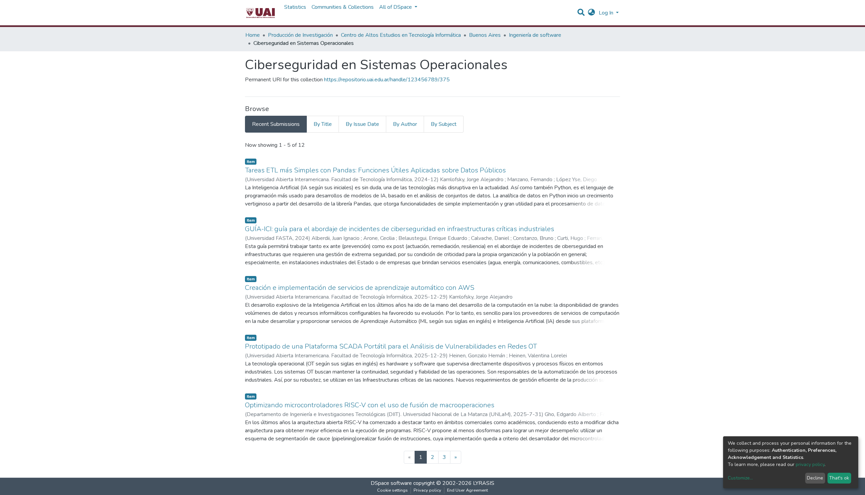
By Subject (443, 124)
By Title (323, 124)
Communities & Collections (343, 7)
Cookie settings (392, 490)
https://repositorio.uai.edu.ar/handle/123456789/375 (387, 79)
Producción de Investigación (300, 35)
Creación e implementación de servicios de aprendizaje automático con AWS (359, 287)
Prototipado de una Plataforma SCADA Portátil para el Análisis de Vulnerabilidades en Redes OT (391, 346)
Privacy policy (427, 490)
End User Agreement (467, 490)
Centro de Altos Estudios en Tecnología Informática (401, 35)
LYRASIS (483, 483)
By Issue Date (362, 124)
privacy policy (810, 464)
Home (252, 35)
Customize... (740, 478)
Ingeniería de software (535, 35)
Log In (607, 13)
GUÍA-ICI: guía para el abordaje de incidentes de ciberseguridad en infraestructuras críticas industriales (399, 228)
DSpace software (391, 483)
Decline (815, 478)
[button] (591, 13)
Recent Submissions (276, 124)
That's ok (839, 478)
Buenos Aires (485, 35)
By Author (405, 124)
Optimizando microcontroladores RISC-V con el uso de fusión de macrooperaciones (369, 405)
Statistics (295, 7)
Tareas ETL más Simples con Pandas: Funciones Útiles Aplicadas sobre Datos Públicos (375, 170)
